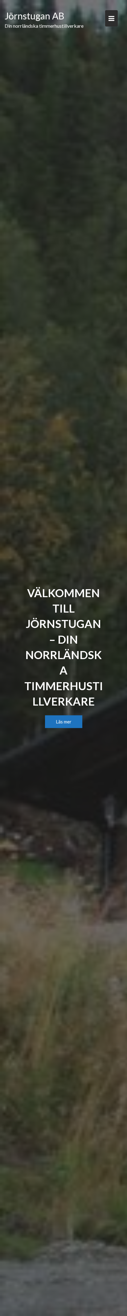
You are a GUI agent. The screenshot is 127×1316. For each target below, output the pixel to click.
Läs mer (64, 721)
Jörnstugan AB (34, 15)
